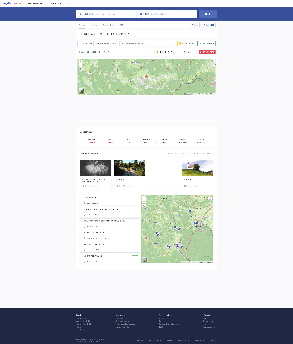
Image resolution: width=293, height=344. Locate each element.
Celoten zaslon (213, 60)
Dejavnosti (139, 341)
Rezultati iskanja (82, 330)
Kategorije (159, 341)
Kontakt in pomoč (209, 321)
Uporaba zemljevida (83, 321)
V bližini (121, 25)
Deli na (208, 25)
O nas (205, 318)
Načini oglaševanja (122, 321)
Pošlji (196, 25)
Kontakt (169, 341)
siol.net (53, 3)
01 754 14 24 (87, 43)
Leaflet (195, 94)
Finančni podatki (208, 43)
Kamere (189, 52)
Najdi (207, 14)
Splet (29, 3)
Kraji (149, 341)
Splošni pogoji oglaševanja (125, 324)
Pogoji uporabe (200, 341)
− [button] (80, 64)
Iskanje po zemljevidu (84, 324)
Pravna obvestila (209, 327)
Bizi (59, 3)
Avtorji (205, 324)
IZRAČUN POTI (208, 52)
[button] (80, 69)
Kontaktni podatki (188, 43)
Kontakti (94, 25)
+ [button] (80, 61)
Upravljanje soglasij (210, 330)
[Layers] (81, 90)
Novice (35, 3)
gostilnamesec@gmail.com (133, 43)
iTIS (63, 3)
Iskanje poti (80, 327)
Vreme (42, 3)
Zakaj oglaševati (121, 318)
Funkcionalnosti (81, 318)
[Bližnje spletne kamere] (184, 52)
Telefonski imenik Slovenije (169, 324)
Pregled (82, 25)
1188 (69, 3)
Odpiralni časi (108, 25)
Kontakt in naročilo (122, 327)
